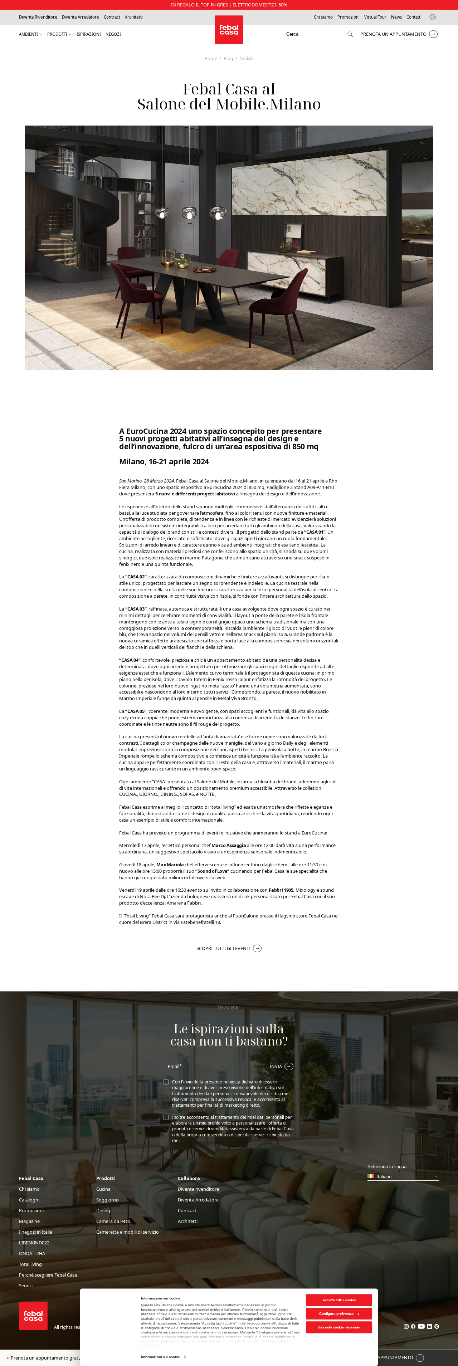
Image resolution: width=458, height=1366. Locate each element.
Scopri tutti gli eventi (223, 948)
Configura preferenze (336, 1314)
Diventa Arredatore (80, 17)
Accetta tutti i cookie (339, 1300)
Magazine (29, 1221)
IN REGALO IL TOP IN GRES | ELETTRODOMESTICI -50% (229, 5)
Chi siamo (323, 17)
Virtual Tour (375, 17)
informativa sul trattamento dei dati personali (228, 1090)
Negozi (113, 34)
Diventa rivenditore (198, 1189)
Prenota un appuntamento (393, 34)
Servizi (26, 1286)
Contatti (414, 17)
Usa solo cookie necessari (339, 1327)
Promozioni (348, 17)
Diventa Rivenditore (38, 17)
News (396, 17)
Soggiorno (107, 1200)
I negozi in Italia (35, 1232)
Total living (30, 1264)
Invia (276, 1066)
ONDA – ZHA (32, 1253)
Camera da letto (113, 1221)
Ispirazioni (89, 34)
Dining (103, 1211)
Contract (112, 17)
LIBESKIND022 (34, 1243)
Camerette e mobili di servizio (127, 1232)
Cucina (103, 1189)
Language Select (433, 17)
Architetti (134, 17)
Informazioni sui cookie (160, 1357)
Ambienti (28, 34)
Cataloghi (29, 1200)
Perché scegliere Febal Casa (48, 1275)
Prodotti (57, 34)
